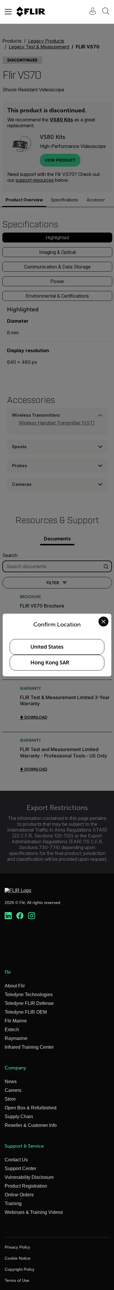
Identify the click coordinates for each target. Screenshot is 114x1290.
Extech (12, 1029)
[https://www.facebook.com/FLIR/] (19, 916)
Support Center (20, 1168)
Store (10, 1099)
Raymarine (16, 1038)
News (11, 1081)
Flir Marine (16, 1020)
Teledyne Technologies (29, 994)
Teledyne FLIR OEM (26, 1012)
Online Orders (19, 1194)
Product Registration (26, 1185)
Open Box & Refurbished (30, 1107)
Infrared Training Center (29, 1047)
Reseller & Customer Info (31, 1125)
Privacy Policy (17, 1247)
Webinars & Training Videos (34, 1212)
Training (13, 1203)
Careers (13, 1090)
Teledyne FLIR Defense (29, 1003)
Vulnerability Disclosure (29, 1177)
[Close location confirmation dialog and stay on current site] (103, 621)
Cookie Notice (17, 1258)
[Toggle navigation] (8, 11)
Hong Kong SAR (49, 663)
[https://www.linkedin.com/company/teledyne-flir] (8, 916)
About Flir (15, 985)
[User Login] (89, 11)
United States (46, 647)
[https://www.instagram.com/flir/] (31, 916)
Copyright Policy (19, 1269)
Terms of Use (17, 1280)
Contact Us (16, 1159)
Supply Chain (19, 1116)
